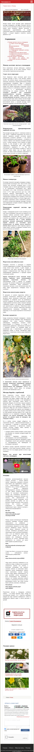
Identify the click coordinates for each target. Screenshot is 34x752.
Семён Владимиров (15, 621)
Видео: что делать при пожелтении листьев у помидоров (19, 58)
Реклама (28, 748)
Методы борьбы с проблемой (15, 56)
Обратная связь (19, 748)
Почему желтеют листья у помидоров (17, 42)
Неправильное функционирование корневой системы (19, 46)
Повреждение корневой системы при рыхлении (19, 50)
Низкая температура (15, 48)
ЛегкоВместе (19, 751)
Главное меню (7, 6)
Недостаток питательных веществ (18, 53)
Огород (14, 6)
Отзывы (9, 60)
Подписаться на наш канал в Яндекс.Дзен (18, 614)
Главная (5, 748)
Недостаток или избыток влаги (18, 52)
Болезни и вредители (15, 55)
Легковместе (6, 2)
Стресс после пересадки (16, 43)
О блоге (11, 748)
